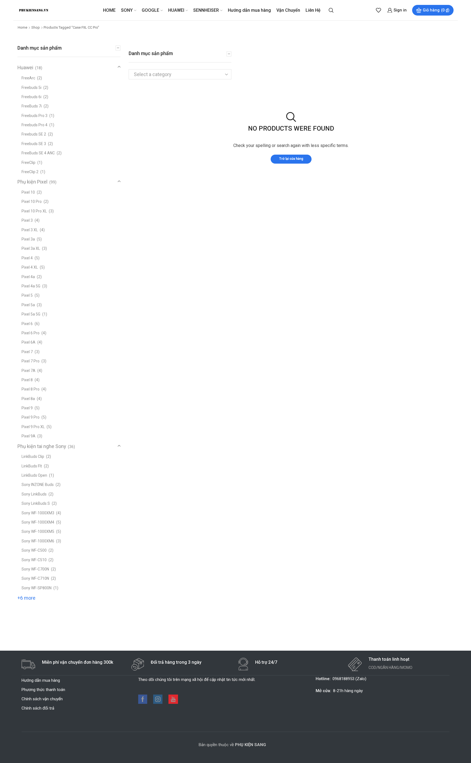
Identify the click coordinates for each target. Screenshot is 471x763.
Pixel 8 (27, 380)
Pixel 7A (28, 370)
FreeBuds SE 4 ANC (38, 153)
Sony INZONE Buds (38, 484)
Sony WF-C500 (34, 550)
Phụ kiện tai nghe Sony (41, 446)
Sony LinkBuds (34, 494)
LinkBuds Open (34, 475)
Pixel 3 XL (30, 230)
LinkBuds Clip (33, 456)
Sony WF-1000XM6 (38, 541)
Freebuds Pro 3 (34, 115)
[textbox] (175, 75)
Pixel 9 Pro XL (33, 427)
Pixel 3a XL (31, 248)
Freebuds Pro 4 (34, 125)
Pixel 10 (28, 192)
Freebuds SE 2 (34, 134)
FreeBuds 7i (32, 106)
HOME (109, 10)
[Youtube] (173, 699)
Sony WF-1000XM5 (38, 531)
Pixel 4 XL (30, 267)
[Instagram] (157, 699)
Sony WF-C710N (35, 578)
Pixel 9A (28, 436)
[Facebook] (142, 699)
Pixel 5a (28, 305)
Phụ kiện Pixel (32, 182)
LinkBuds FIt (32, 466)
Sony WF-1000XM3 (38, 513)
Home (22, 27)
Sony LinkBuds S (36, 503)
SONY (127, 10)
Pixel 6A (28, 342)
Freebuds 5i (31, 87)
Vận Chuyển (288, 10)
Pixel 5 (27, 295)
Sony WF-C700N (35, 569)
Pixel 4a (28, 277)
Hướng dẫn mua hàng (249, 10)
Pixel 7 (27, 352)
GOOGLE (150, 10)
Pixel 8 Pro (31, 389)
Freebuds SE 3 (34, 144)
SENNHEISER (206, 10)
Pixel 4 (27, 258)
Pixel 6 (27, 324)
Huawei (25, 67)
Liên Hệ (313, 10)
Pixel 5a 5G (31, 314)
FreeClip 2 (30, 172)
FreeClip (28, 162)
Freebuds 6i (31, 97)
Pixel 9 (27, 408)
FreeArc (28, 78)
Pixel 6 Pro (31, 333)
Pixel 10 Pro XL (34, 211)
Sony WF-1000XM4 (38, 522)
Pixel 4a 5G (31, 286)
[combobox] (180, 74)
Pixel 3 (27, 220)
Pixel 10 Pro (32, 201)
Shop (35, 27)
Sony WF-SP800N (37, 588)
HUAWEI (176, 10)
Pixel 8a (28, 398)
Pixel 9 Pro (31, 417)
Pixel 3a (28, 239)
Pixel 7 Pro (31, 361)
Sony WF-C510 (34, 560)
